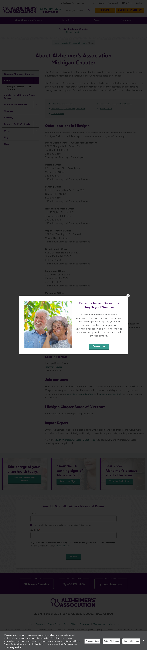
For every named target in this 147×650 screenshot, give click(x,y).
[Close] (143, 640)
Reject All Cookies (111, 641)
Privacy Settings (92, 641)
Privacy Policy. (14, 647)
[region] (73, 640)
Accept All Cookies (131, 641)
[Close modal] (128, 295)
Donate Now (99, 346)
